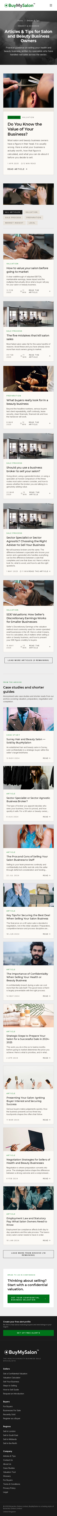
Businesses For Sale (12, 1410)
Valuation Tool (9, 1472)
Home (20, 20)
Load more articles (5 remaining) (28, 660)
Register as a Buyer (11, 1418)
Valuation (32, 212)
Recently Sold (9, 1414)
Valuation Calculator (11, 1377)
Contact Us (8, 1460)
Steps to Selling (10, 1385)
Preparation (34, 218)
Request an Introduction (13, 1393)
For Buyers (8, 1406)
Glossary (7, 1476)
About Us (7, 1464)
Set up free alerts (28, 1333)
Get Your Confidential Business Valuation (25, 1299)
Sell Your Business (11, 1381)
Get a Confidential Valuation (15, 1373)
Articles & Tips (9, 1456)
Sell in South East (10, 1435)
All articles (12, 212)
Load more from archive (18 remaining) (28, 1254)
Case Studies (9, 1468)
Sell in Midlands (10, 1439)
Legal (32, 223)
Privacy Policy (9, 1488)
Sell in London (9, 1431)
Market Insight (14, 223)
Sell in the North (10, 1443)
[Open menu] (51, 5)
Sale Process (13, 218)
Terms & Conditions (11, 1484)
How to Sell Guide (11, 1389)
